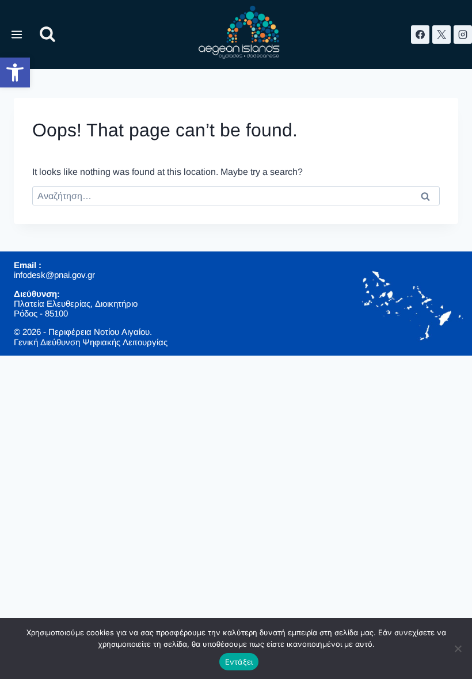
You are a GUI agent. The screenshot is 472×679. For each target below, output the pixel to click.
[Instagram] (463, 34)
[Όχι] (457, 648)
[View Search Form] (47, 34)
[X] (441, 34)
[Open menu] (17, 34)
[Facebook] (420, 34)
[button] (15, 72)
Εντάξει (239, 661)
